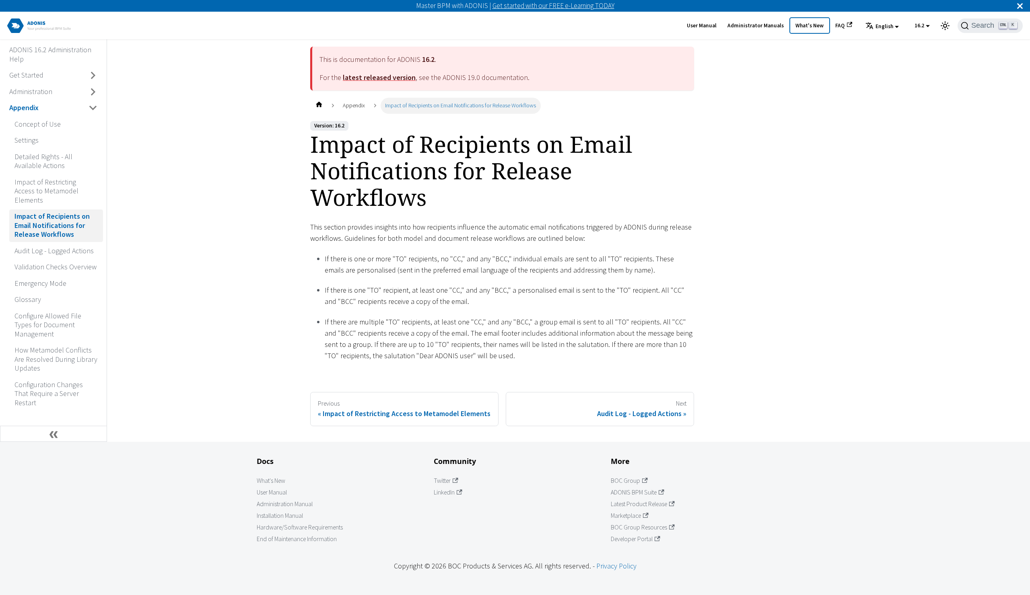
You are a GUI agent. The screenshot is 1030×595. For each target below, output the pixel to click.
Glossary (27, 299)
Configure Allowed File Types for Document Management (47, 325)
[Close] (1020, 6)
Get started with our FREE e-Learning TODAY (553, 5)
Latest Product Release (639, 504)
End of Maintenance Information (297, 539)
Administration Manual (285, 504)
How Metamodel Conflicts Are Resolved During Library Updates (55, 359)
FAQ (840, 25)
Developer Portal (632, 539)
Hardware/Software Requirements (300, 527)
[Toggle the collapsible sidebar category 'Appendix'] (93, 108)
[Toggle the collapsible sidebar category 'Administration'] (93, 91)
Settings (26, 140)
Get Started (26, 75)
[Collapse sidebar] (53, 434)
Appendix (24, 107)
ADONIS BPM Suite (634, 492)
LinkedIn (444, 492)
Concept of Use (37, 124)
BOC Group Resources (639, 527)
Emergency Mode (40, 283)
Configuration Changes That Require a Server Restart (48, 393)
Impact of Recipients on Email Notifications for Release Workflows (52, 225)
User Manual (702, 25)
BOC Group (625, 480)
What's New (809, 25)
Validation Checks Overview (55, 266)
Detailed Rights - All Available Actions (43, 161)
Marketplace (626, 515)
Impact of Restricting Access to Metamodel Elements (46, 191)
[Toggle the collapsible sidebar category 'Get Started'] (93, 75)
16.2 (919, 25)
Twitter (442, 480)
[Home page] (319, 105)
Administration (30, 91)
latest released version (379, 77)
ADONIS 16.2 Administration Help (50, 54)
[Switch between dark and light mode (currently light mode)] (945, 25)
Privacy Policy (616, 565)
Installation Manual (280, 515)
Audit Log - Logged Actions (54, 250)
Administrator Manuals (755, 25)
